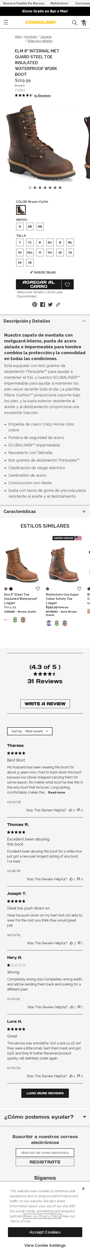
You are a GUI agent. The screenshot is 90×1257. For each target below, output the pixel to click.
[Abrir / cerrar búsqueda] (73, 22)
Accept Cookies (45, 1232)
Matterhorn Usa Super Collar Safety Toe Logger (62, 599)
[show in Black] (10, 588)
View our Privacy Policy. (42, 1216)
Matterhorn (59, 3)
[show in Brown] (5, 588)
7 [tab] (60, 187)
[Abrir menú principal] (5, 22)
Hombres (30, 36)
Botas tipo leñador (40, 41)
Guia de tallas (45, 272)
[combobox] (30, 731)
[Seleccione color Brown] (21, 210)
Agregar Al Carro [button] (39, 284)
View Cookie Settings (45, 1245)
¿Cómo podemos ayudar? (38, 1117)
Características (20, 511)
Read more (56, 792)
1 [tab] (29, 187)
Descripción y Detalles (27, 321)
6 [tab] (55, 187)
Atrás (18, 36)
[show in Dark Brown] (47, 588)
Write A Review (45, 704)
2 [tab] (34, 187)
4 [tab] (45, 187)
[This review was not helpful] (78, 810)
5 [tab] (50, 187)
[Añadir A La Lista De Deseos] (68, 284)
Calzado (46, 36)
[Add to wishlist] (37, 588)
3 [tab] (39, 187)
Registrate (45, 1162)
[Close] (83, 1188)
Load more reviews (45, 1093)
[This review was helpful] (70, 810)
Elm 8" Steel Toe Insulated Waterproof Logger (20, 599)
